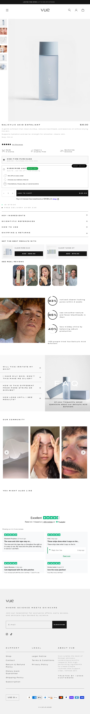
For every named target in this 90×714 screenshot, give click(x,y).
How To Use (10, 227)
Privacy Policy (40, 665)
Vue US (43, 707)
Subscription (13, 682)
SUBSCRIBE (59, 625)
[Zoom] (49, 70)
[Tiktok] (11, 634)
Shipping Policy (15, 678)
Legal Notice (39, 656)
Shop (9, 656)
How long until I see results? (18, 398)
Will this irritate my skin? (18, 368)
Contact (10, 660)
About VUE (66, 648)
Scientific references (18, 221)
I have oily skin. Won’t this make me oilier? (19, 377)
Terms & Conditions (43, 660)
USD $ (11, 697)
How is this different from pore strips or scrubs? (18, 388)
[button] (19, 649)
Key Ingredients (14, 215)
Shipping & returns (16, 233)
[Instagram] (7, 634)
